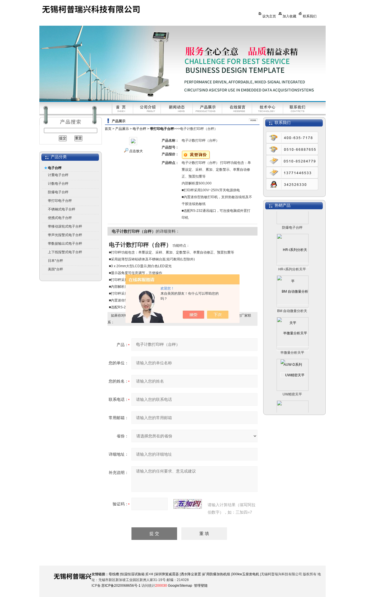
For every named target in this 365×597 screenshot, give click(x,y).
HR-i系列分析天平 (292, 264)
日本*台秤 (55, 261)
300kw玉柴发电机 (245, 574)
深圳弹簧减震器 (167, 574)
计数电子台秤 (58, 184)
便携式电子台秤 (60, 218)
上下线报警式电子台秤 (65, 252)
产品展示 (122, 129)
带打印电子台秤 (60, 201)
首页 (108, 129)
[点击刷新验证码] (187, 504)
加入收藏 (289, 16)
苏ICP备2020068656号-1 (121, 586)
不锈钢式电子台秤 (61, 209)
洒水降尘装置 (191, 574)
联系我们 (310, 16)
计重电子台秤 (58, 175)
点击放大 (136, 151)
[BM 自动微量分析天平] (293, 301)
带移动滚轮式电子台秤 (65, 226)
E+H (149, 574)
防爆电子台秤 (58, 192)
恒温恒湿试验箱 (133, 574)
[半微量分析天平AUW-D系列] (293, 343)
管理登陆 (201, 586)
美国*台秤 (55, 269)
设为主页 (269, 16)
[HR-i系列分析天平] (293, 259)
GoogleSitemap (180, 586)
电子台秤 (55, 168)
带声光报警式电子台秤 (65, 235)
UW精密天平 (292, 389)
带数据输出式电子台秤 (65, 244)
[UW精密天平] (292, 369)
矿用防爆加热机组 (216, 574)
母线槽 (114, 574)
